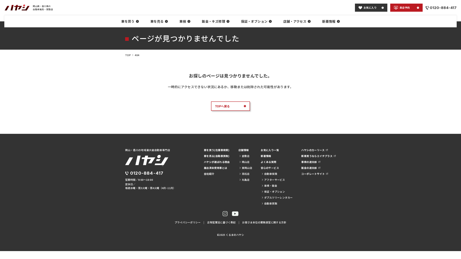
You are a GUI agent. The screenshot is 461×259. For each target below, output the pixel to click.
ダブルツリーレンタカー (278, 197)
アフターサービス (274, 179)
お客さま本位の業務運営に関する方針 (264, 222)
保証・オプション (254, 21)
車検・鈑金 (270, 185)
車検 (182, 21)
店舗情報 (243, 150)
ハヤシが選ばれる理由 (217, 162)
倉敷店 (246, 156)
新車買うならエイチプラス (316, 156)
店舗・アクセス (294, 21)
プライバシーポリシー (188, 222)
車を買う (128, 21)
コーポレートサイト (313, 174)
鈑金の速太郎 (309, 168)
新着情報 (328, 21)
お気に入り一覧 (270, 150)
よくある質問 (268, 162)
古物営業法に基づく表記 (221, 222)
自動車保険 (270, 174)
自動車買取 (270, 203)
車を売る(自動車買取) (216, 156)
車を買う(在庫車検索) (216, 150)
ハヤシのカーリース (313, 150)
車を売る (157, 21)
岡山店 (246, 162)
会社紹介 (209, 174)
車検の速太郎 (309, 162)
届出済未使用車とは (215, 168)
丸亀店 (246, 179)
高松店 (246, 174)
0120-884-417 (146, 173)
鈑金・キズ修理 (213, 21)
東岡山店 (247, 168)
